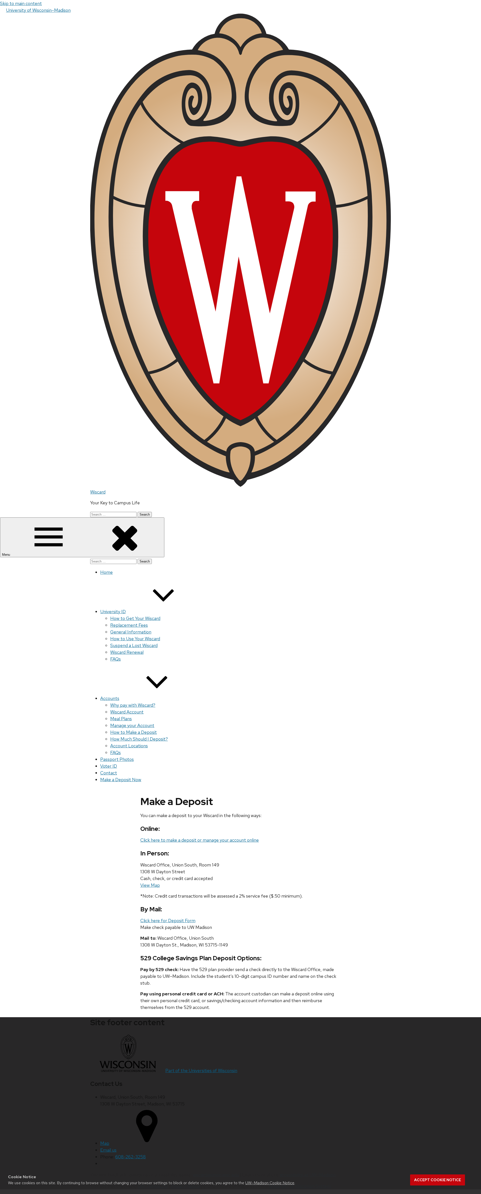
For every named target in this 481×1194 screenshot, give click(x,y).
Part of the (201, 1070)
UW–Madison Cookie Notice (269, 1182)
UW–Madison (38, 10)
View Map (150, 885)
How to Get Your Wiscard (135, 618)
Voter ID (108, 766)
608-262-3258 (130, 1157)
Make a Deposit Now (120, 779)
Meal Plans (121, 719)
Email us (108, 1150)
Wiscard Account (127, 712)
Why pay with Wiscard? (132, 705)
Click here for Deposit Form (167, 920)
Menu (6, 554)
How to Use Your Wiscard (135, 639)
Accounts (109, 698)
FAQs (115, 659)
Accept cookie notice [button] (437, 1179)
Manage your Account (132, 725)
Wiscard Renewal (127, 652)
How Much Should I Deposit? (139, 739)
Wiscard (97, 492)
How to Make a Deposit (133, 732)
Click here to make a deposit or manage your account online (199, 840)
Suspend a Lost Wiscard (134, 645)
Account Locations (129, 746)
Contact (108, 773)
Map (104, 1143)
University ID (113, 611)
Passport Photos (117, 759)
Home (106, 572)
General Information (130, 632)
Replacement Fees (129, 625)
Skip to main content (21, 3)
